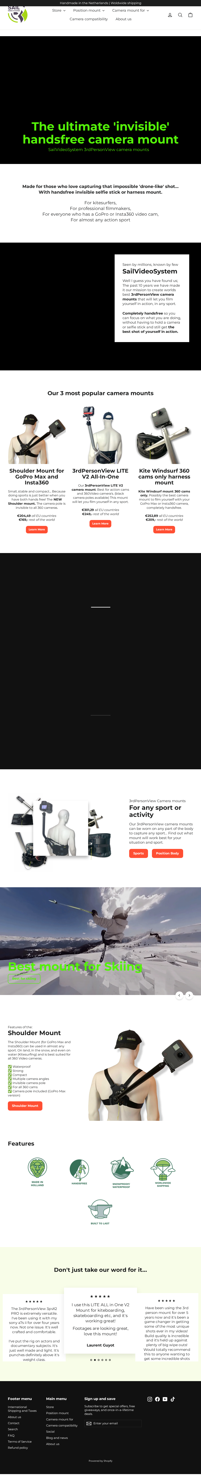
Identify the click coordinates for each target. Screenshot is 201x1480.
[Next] (189, 995)
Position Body (167, 853)
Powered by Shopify (100, 1460)
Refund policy (18, 1448)
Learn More (37, 529)
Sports (138, 853)
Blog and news (57, 1438)
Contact (13, 1423)
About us (124, 19)
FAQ (11, 1435)
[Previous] (179, 995)
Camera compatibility (89, 19)
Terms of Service (20, 1441)
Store (57, 10)
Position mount (87, 10)
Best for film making (29, 978)
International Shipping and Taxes (22, 1409)
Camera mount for (129, 10)
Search (13, 1429)
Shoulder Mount (25, 1106)
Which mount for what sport (150, 634)
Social (50, 1431)
